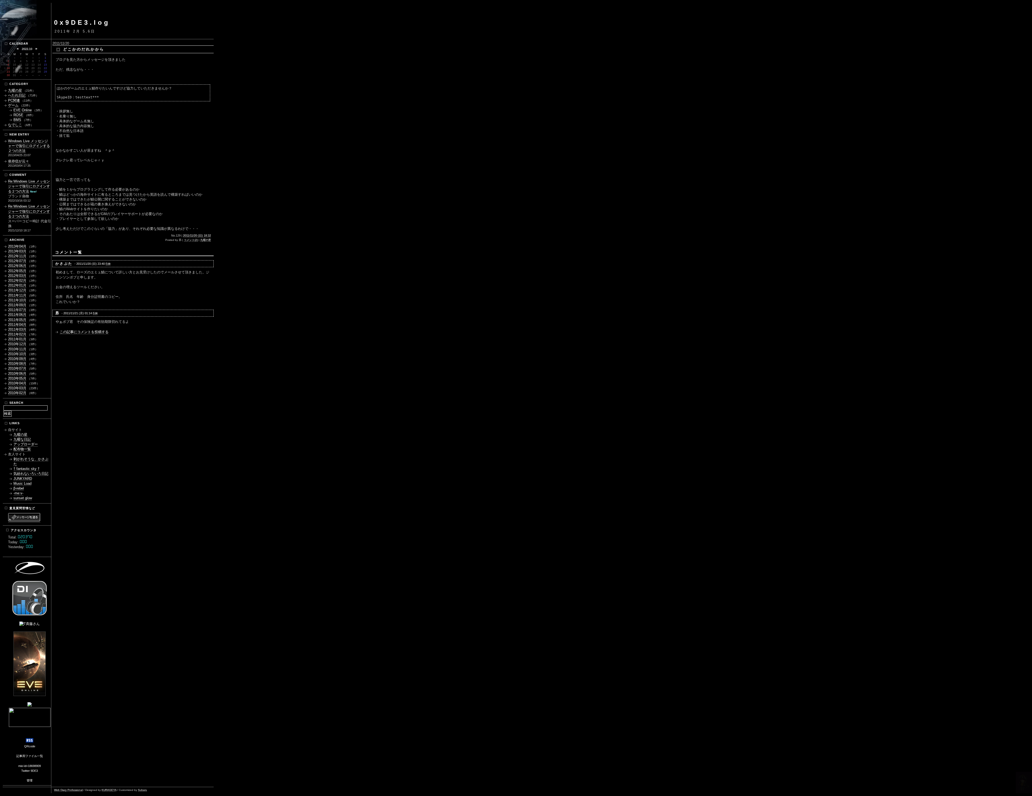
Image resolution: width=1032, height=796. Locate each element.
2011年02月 (17, 334)
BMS (17, 120)
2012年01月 (17, 285)
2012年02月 (17, 281)
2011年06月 (17, 315)
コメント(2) (191, 239)
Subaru (142, 789)
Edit (108, 263)
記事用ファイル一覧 (29, 756)
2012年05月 (17, 271)
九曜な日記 (22, 439)
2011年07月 (17, 310)
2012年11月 (17, 256)
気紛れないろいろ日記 (30, 474)
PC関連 (14, 100)
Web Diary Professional (68, 789)
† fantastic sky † (26, 469)
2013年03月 (17, 251)
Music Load (22, 483)
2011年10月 (17, 300)
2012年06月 (17, 266)
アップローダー (25, 444)
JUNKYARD (22, 479)
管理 (30, 780)
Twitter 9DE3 (29, 770)
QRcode (29, 746)
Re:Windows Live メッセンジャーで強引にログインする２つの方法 (29, 186)
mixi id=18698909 (29, 766)
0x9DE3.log (82, 22)
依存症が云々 (18, 161)
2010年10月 (17, 354)
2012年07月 (17, 261)
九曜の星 (205, 239)
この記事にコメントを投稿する (84, 332)
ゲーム (13, 105)
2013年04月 (17, 246)
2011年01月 (17, 339)
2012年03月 (17, 276)
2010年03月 (17, 388)
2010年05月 (17, 378)
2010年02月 (17, 393)
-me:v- (18, 493)
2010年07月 (17, 368)
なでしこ (15, 125)
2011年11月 (17, 295)
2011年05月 (17, 320)
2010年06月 (17, 374)
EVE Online (22, 110)
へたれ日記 (17, 95)
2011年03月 (17, 329)
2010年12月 (17, 344)
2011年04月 (17, 325)
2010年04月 (17, 383)
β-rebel (18, 488)
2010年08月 (17, 364)
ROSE (18, 115)
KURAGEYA (109, 789)
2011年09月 (17, 305)
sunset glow (22, 498)
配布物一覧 (22, 449)
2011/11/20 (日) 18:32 (197, 235)
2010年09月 (17, 359)
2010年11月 (17, 349)
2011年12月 (17, 290)
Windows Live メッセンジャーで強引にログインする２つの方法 (29, 146)
